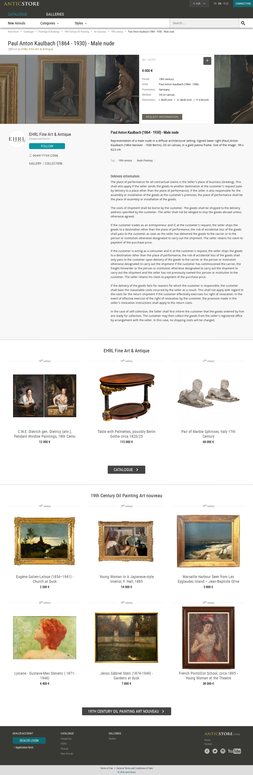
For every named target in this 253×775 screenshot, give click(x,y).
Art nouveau (100, 31)
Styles (64, 743)
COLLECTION (53, 164)
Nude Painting (145, 160)
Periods (64, 748)
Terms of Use (106, 768)
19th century (117, 31)
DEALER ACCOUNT (23, 733)
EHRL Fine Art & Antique (50, 134)
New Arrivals (16, 23)
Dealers (112, 738)
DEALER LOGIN (29, 740)
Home (207, 740)
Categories (66, 738)
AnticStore (13, 31)
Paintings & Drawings (49, 31)
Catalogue (29, 31)
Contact (208, 744)
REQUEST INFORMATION (162, 117)
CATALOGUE (17, 14)
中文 (226, 3)
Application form (24, 747)
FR (215, 3)
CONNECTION (243, 3)
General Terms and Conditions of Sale (135, 768)
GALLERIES (55, 14)
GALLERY (35, 164)
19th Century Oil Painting (76, 31)
